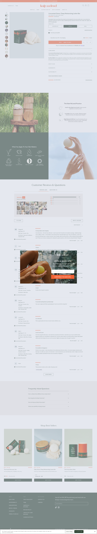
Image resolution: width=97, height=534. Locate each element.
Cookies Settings (69, 531)
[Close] (94, 531)
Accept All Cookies (79, 531)
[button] (62, 277)
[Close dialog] (75, 251)
